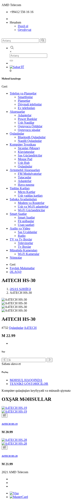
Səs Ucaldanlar (27, 232)
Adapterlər (24, 115)
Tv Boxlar (24, 246)
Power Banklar (27, 119)
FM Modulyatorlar (30, 173)
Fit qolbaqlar (26, 221)
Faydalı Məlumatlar (22, 268)
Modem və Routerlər (31, 203)
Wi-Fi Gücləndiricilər (31, 210)
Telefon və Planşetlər (23, 93)
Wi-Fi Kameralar (28, 254)
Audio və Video (20, 228)
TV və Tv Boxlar (21, 239)
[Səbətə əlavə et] (4, 415)
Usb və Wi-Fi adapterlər (33, 206)
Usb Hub (24, 162)
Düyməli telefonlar (30, 104)
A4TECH (30, 327)
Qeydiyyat (24, 29)
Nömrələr (16, 257)
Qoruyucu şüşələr (29, 130)
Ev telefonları (26, 108)
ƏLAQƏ (15, 272)
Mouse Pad (25, 159)
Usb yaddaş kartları (30, 195)
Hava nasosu (26, 184)
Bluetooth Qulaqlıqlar (32, 137)
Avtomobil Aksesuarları (25, 170)
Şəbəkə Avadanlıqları (23, 199)
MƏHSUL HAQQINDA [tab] (26, 380)
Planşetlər (24, 100)
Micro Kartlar (26, 192)
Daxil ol (23, 26)
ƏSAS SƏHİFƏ (20, 289)
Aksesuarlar (17, 111)
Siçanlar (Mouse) (29, 148)
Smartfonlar (25, 97)
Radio (22, 235)
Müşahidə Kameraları (23, 250)
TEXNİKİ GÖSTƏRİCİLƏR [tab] (29, 383)
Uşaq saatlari (26, 224)
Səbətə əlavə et (11, 364)
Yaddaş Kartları (20, 188)
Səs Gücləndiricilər (30, 155)
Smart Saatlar (18, 214)
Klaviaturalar (26, 151)
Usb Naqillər (26, 122)
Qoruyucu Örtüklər (30, 126)
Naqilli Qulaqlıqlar (30, 141)
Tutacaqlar (24, 177)
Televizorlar (25, 243)
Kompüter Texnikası (23, 144)
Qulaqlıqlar (17, 133)
